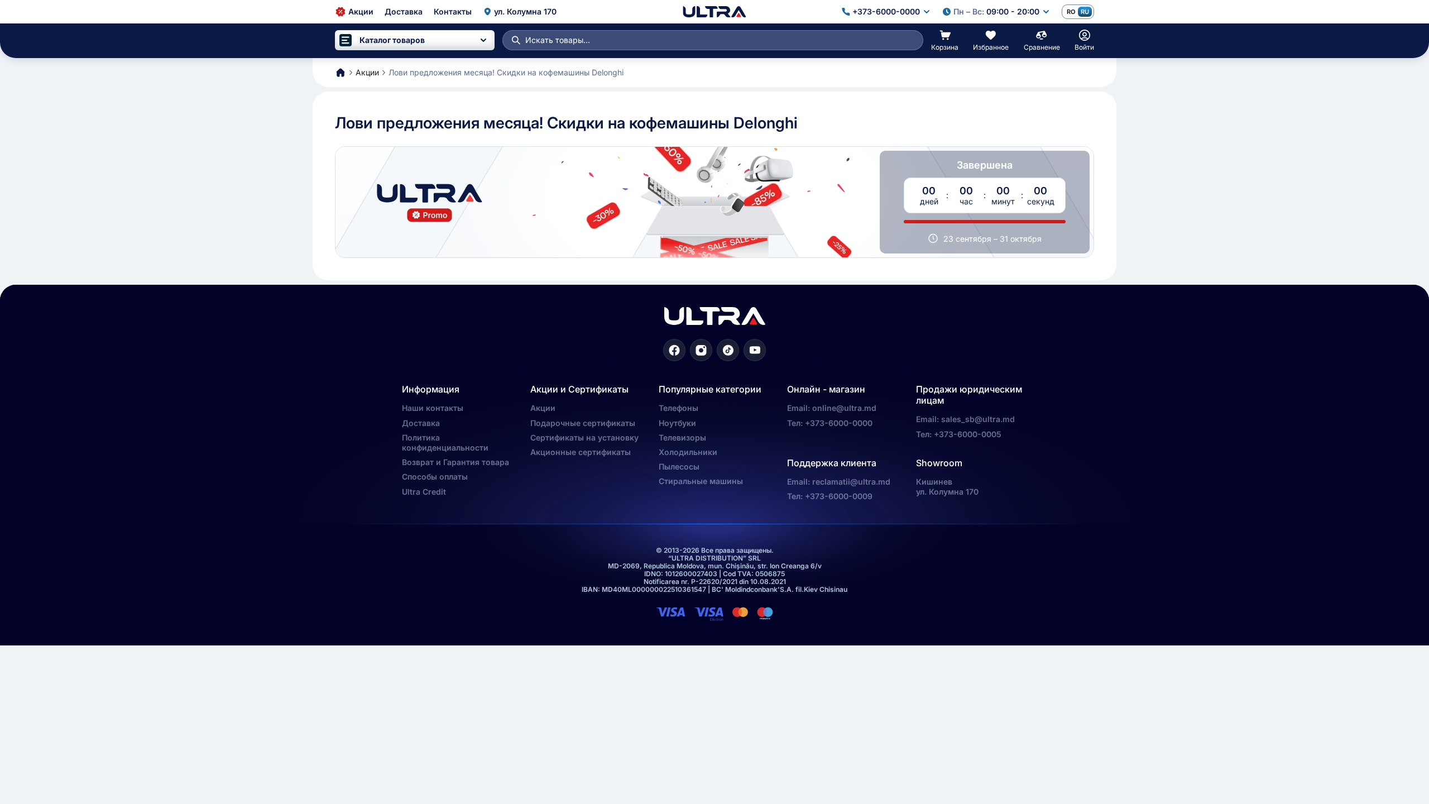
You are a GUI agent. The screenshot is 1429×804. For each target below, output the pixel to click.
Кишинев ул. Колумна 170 (947, 486)
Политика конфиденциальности (445, 442)
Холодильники (688, 452)
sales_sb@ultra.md (978, 419)
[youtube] (755, 350)
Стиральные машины (701, 481)
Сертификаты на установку (584, 437)
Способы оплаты (435, 476)
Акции (542, 408)
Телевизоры (682, 437)
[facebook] (674, 350)
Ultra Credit (424, 491)
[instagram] (701, 350)
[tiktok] (728, 350)
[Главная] (714, 11)
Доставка (421, 423)
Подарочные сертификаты (582, 423)
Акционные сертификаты (580, 452)
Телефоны (678, 408)
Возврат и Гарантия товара (455, 462)
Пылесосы (679, 466)
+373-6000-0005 (967, 434)
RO (1071, 12)
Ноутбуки (677, 423)
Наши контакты (432, 408)
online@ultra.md (844, 408)
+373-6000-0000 (838, 423)
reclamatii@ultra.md (851, 481)
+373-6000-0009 (838, 496)
